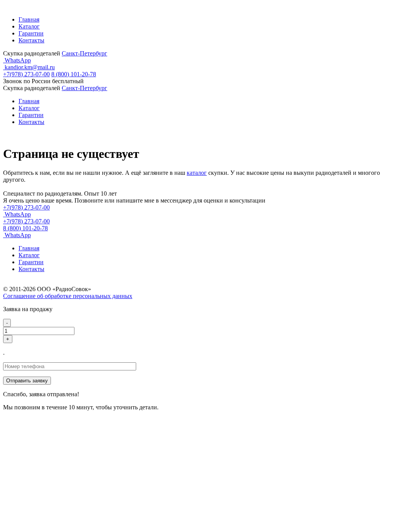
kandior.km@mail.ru (29, 67)
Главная (29, 19)
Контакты (31, 40)
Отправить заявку (27, 381)
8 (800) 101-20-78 (73, 74)
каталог (197, 172)
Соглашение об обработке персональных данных (67, 296)
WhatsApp (17, 60)
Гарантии (31, 33)
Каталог (29, 26)
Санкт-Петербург (84, 53)
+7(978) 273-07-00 (26, 74)
